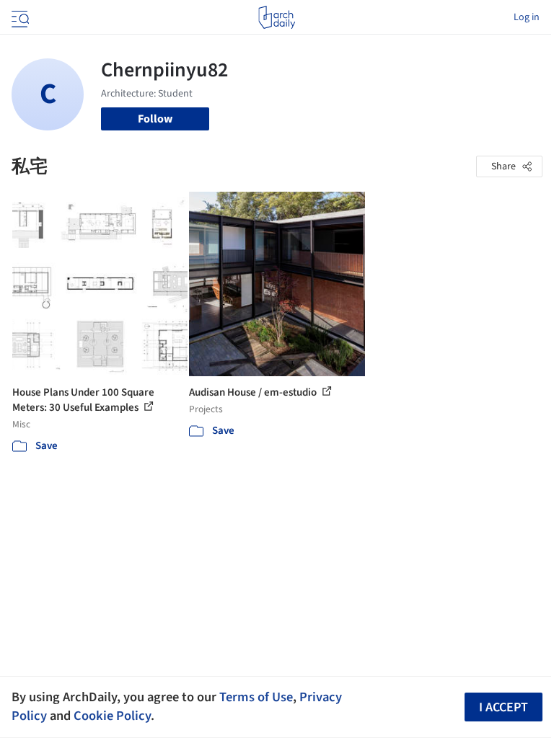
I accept (503, 707)
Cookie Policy (112, 715)
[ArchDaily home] (276, 17)
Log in (527, 17)
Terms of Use (256, 697)
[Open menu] (19, 17)
